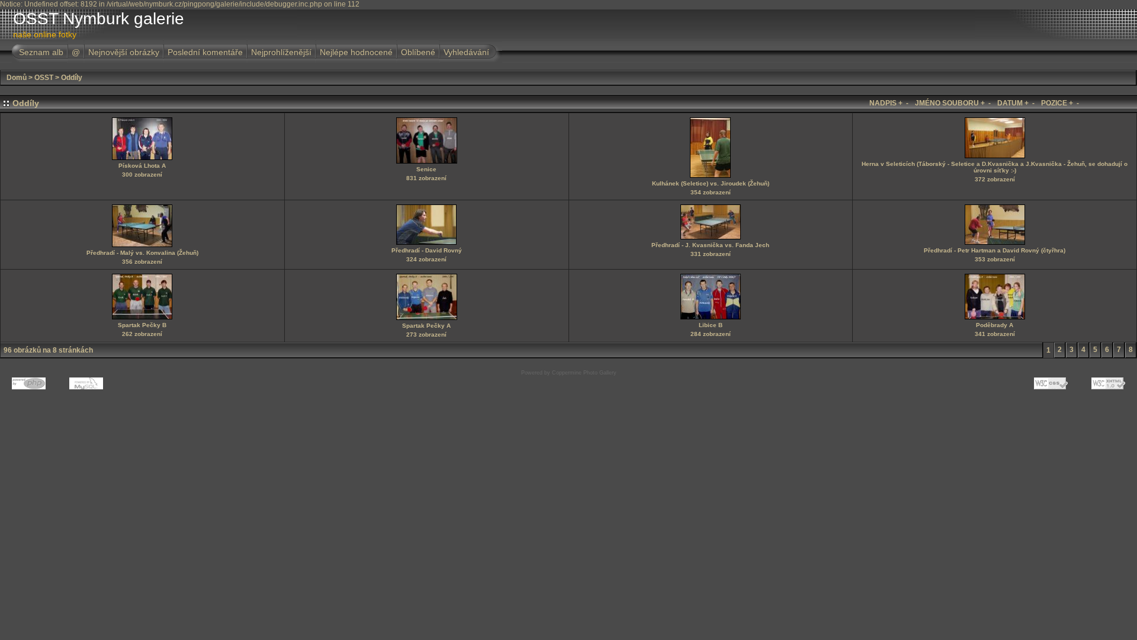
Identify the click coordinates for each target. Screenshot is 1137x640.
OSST (43, 77)
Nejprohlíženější (281, 52)
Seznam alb (41, 52)
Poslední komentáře (205, 52)
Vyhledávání (466, 52)
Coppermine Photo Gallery (584, 373)
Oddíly (71, 77)
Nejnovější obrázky (123, 52)
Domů (17, 77)
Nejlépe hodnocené (356, 52)
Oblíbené (418, 52)
